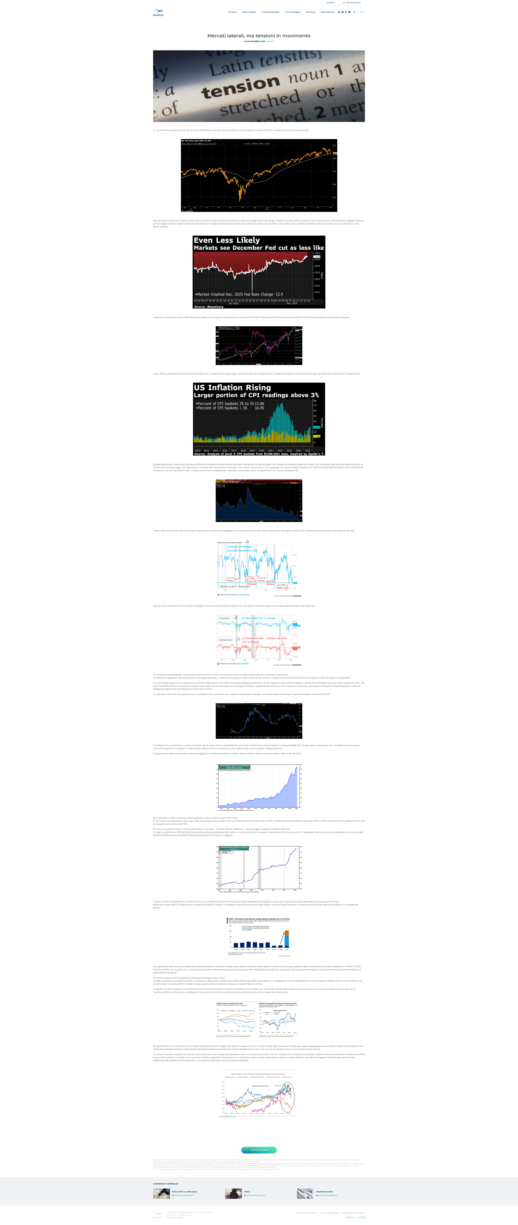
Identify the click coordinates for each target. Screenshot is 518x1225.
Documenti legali (329, 1213)
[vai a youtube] (349, 12)
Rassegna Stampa (324, 1192)
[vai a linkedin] (339, 12)
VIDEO (247, 1192)
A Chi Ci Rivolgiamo (293, 12)
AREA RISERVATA (353, 3)
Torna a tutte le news (259, 1150)
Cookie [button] (361, 1217)
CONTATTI (330, 3)
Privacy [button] (349, 1217)
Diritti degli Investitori (354, 1213)
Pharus (158, 12)
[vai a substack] (343, 12)
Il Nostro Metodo (249, 12)
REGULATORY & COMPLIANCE (184, 1192)
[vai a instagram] (346, 12)
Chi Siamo (233, 12)
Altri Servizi (310, 12)
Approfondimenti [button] (328, 12)
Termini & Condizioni (306, 1213)
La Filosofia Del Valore (270, 12)
